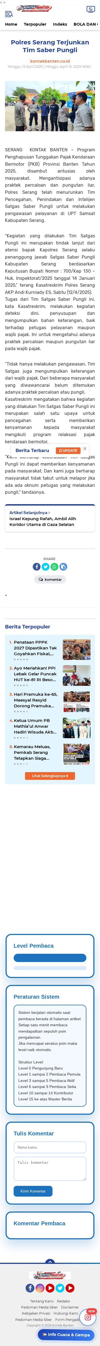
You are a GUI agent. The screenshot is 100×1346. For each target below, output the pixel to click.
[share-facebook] (37, 567)
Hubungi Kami (66, 1313)
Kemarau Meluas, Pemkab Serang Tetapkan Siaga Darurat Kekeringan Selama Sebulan (35, 752)
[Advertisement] (50, 845)
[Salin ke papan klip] (63, 567)
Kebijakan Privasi (36, 1313)
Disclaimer (70, 1307)
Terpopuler (35, 24)
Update (69, 450)
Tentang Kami (42, 1301)
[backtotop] (50, 1264)
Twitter (62, 1295)
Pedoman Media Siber (39, 1307)
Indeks (60, 24)
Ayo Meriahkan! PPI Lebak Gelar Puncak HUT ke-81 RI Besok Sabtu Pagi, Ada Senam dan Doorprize (35, 674)
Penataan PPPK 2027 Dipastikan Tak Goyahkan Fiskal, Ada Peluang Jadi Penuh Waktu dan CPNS (35, 648)
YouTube (54, 1295)
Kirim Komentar (33, 1191)
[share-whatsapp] (54, 567)
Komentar (53, 579)
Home (11, 24)
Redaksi (63, 1301)
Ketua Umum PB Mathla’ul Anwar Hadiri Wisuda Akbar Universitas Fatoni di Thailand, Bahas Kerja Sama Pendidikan (36, 726)
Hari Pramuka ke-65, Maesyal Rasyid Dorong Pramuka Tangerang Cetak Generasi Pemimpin (36, 700)
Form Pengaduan (70, 1320)
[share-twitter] (45, 567)
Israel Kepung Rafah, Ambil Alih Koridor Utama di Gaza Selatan (42, 521)
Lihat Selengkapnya (49, 776)
